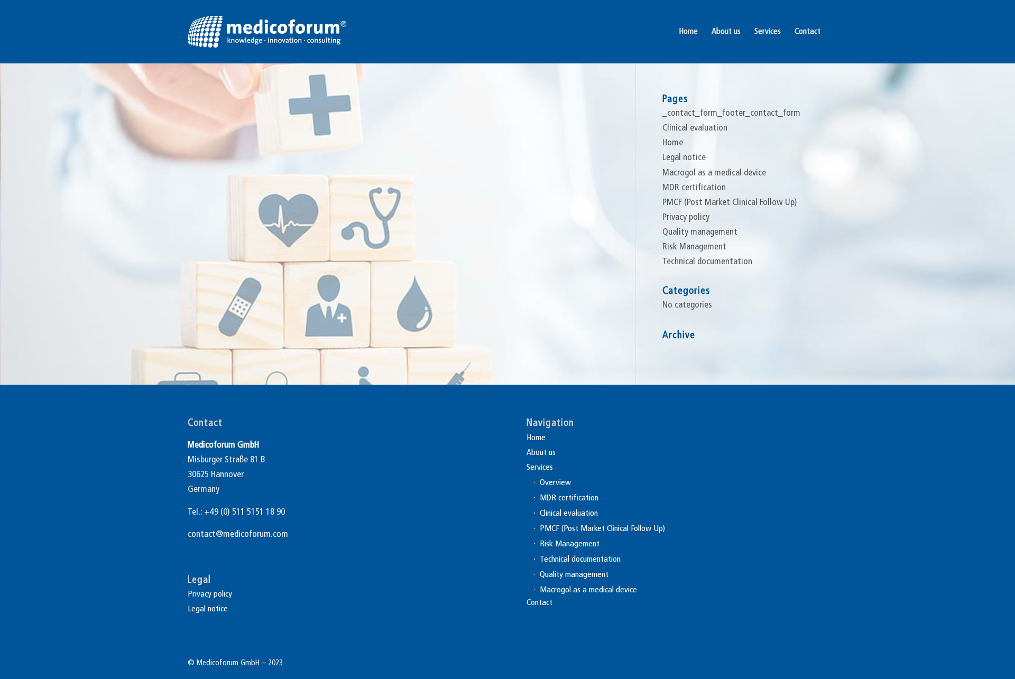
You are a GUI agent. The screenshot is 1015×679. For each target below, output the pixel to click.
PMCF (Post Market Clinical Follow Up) (729, 202)
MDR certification (694, 187)
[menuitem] (688, 31)
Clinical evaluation (694, 128)
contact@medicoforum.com (238, 534)
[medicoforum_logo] (267, 31)
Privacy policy (685, 217)
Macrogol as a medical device (714, 173)
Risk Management (694, 247)
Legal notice (684, 157)
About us (541, 453)
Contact (539, 603)
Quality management (699, 232)
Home (672, 142)
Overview (555, 483)
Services (540, 467)
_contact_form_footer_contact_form (731, 113)
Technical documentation (707, 261)
